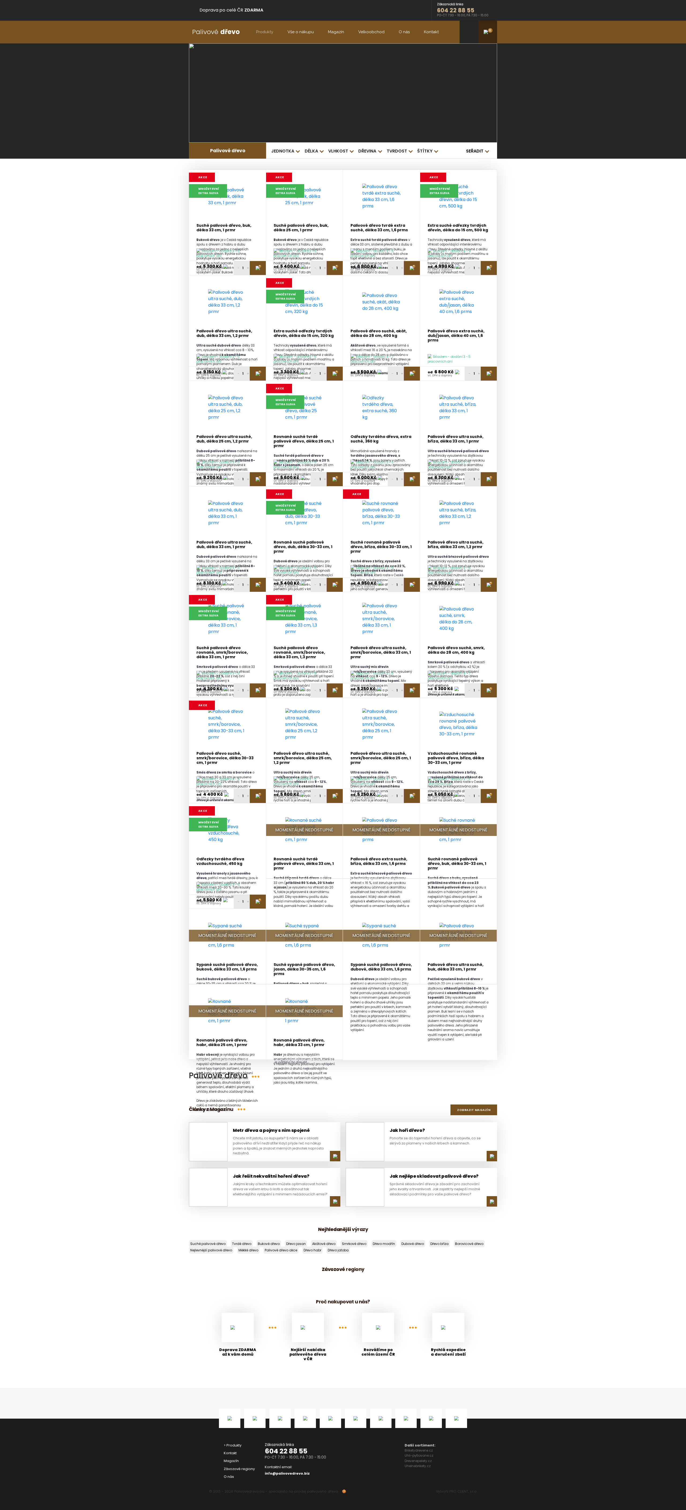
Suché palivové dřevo (208, 1243)
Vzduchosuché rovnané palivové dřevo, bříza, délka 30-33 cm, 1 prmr (456, 758)
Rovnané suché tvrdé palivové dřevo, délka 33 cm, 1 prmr (304, 864)
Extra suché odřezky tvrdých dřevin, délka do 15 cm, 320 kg (304, 333)
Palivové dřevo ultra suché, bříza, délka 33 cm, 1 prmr (455, 439)
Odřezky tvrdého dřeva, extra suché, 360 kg (381, 439)
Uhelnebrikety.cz (418, 1466)
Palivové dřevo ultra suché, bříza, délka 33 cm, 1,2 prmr (455, 544)
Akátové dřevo (323, 1243)
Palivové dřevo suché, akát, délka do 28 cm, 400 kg (379, 333)
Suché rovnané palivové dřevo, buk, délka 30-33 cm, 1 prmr (457, 864)
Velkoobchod (371, 31)
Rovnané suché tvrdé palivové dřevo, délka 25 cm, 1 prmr (304, 441)
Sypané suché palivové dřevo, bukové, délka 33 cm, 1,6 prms (227, 967)
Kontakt (431, 31)
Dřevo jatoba (338, 1250)
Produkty (264, 31)
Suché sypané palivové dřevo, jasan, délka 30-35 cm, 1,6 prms (304, 969)
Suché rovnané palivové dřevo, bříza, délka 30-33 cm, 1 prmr (381, 547)
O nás (404, 31)
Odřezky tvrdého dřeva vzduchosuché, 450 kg (220, 861)
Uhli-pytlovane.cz (419, 1455)
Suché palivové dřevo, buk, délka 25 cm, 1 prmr (301, 228)
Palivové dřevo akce (281, 1250)
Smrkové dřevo (354, 1243)
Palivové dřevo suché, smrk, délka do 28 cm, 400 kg (456, 650)
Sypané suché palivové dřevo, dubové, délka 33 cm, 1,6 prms (381, 967)
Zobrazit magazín (473, 1110)
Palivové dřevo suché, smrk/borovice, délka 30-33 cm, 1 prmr (224, 758)
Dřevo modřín (384, 1243)
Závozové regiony (239, 1469)
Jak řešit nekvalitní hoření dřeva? (271, 1176)
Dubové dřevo (412, 1243)
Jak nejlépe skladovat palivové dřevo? (434, 1176)
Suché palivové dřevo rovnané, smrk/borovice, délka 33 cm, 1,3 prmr (299, 653)
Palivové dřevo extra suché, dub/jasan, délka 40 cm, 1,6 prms (456, 336)
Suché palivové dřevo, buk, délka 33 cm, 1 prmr (223, 228)
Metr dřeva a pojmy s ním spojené (271, 1130)
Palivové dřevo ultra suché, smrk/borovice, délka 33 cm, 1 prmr (381, 653)
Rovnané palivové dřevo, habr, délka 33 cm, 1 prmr (299, 1042)
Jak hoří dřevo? (407, 1130)
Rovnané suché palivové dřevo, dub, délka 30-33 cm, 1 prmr (303, 547)
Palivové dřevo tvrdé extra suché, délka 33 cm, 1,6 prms (379, 228)
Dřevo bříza (439, 1243)
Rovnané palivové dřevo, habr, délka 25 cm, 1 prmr (221, 1042)
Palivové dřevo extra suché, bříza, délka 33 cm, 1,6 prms (379, 861)
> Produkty (232, 1445)
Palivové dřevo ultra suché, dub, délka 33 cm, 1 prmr (224, 544)
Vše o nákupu (301, 31)
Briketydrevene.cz (419, 1450)
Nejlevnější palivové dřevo (211, 1250)
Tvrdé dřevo (241, 1243)
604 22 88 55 (286, 1451)
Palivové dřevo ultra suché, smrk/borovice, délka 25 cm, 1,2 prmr (303, 758)
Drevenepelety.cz (418, 1461)
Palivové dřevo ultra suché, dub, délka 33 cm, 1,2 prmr (224, 333)
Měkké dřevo (248, 1250)
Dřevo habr (312, 1250)
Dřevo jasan (296, 1243)
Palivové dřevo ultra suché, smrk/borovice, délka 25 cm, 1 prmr (381, 758)
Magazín (336, 31)
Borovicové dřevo (469, 1243)
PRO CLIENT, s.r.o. (463, 1491)
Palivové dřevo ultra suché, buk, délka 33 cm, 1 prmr (455, 967)
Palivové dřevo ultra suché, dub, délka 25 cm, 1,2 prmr (224, 439)
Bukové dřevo (269, 1243)
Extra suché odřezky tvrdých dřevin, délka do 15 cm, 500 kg (458, 228)
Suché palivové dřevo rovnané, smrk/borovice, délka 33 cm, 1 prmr (222, 653)
